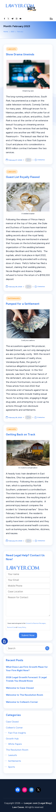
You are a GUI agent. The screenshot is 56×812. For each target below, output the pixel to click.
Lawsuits (12, 49)
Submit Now (28, 635)
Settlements (14, 298)
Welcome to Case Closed (20, 688)
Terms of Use (11, 627)
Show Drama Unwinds (20, 54)
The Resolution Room (17, 749)
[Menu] (51, 18)
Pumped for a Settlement (22, 303)
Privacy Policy (21, 627)
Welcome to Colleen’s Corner (22, 702)
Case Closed (12, 721)
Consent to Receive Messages (36, 623)
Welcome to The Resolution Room (24, 694)
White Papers (15, 744)
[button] (47, 648)
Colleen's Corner (14, 727)
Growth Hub (12, 738)
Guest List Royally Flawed (23, 177)
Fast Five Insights (17, 732)
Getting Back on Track (20, 434)
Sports (11, 766)
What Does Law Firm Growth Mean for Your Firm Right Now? (27, 669)
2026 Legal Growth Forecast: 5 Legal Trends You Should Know (26, 679)
